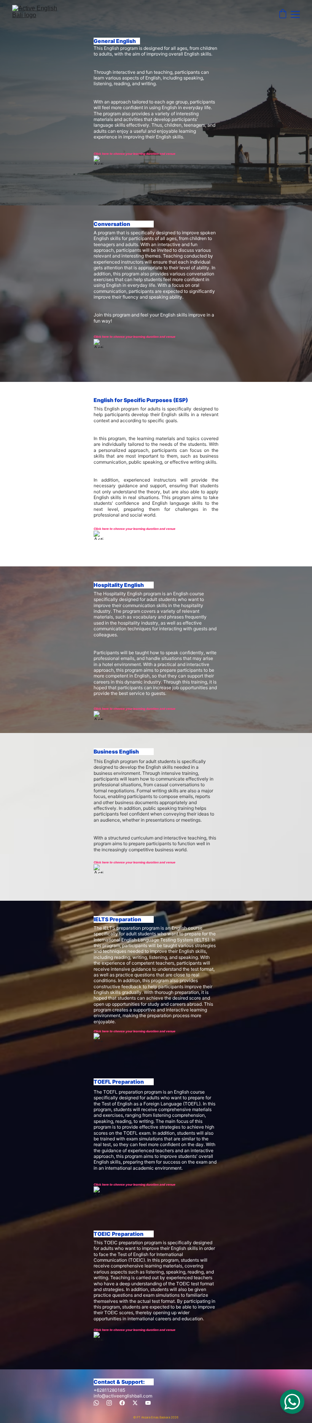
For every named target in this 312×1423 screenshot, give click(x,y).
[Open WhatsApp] (292, 1402)
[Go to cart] (283, 14)
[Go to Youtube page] (148, 1403)
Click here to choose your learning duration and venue (134, 154)
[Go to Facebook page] (122, 1403)
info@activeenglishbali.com (123, 1396)
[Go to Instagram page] (109, 1403)
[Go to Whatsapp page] (96, 1403)
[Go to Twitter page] (135, 1403)
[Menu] (295, 14)
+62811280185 (109, 1390)
